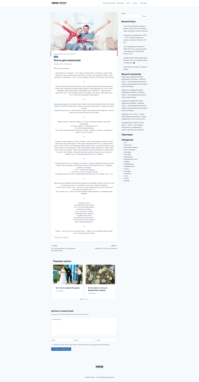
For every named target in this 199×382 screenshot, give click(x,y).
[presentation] (67, 274)
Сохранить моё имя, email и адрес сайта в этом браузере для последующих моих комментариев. (81, 344)
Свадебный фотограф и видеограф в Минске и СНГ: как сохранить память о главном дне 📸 (136, 60)
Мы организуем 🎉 (109, 3)
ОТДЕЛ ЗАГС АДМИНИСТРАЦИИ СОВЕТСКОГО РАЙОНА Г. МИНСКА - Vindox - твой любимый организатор (133, 103)
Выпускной (127, 145)
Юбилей (126, 180)
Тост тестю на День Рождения (68, 288)
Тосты (56, 56)
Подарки (127, 161)
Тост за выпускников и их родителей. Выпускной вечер (63, 248)
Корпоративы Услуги (131, 159)
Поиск (123, 13)
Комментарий (57, 319)
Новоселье (57, 237)
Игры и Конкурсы (129, 150)
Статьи (126, 169)
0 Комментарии (68, 64)
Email (76, 340)
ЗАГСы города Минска (128, 97)
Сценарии (127, 171)
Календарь (143, 3)
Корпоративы (128, 157)
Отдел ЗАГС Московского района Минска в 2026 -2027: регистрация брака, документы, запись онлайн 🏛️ (136, 28)
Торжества (127, 173)
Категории (127, 154)
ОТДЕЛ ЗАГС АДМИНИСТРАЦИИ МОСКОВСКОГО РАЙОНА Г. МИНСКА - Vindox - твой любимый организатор (134, 79)
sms (125, 142)
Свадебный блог (129, 166)
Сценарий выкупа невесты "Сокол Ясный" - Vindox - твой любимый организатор (132, 125)
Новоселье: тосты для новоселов (106, 247)
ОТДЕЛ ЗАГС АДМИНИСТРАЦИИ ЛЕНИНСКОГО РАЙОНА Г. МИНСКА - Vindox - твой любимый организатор (133, 92)
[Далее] (112, 281)
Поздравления (129, 164)
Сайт (98, 340)
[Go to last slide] (55, 281)
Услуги (126, 178)
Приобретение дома (60, 104)
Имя (54, 340)
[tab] (82, 299)
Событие (65, 237)
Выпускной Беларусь (131, 147)
